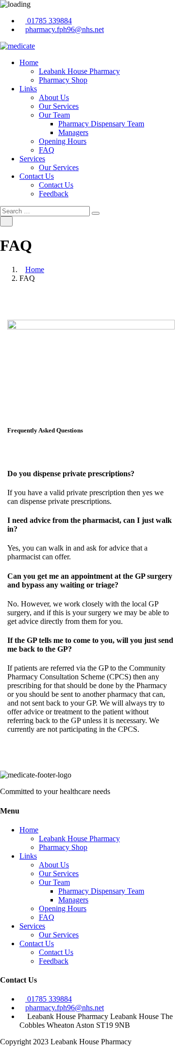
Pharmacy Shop (63, 80)
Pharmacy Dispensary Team (101, 124)
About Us (54, 97)
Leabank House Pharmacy (79, 71)
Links (28, 89)
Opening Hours (62, 141)
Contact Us (36, 176)
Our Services (59, 106)
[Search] (95, 213)
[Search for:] (46, 211)
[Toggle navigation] (6, 221)
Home (28, 62)
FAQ (46, 150)
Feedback (53, 194)
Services (32, 159)
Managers (73, 132)
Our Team (54, 115)
